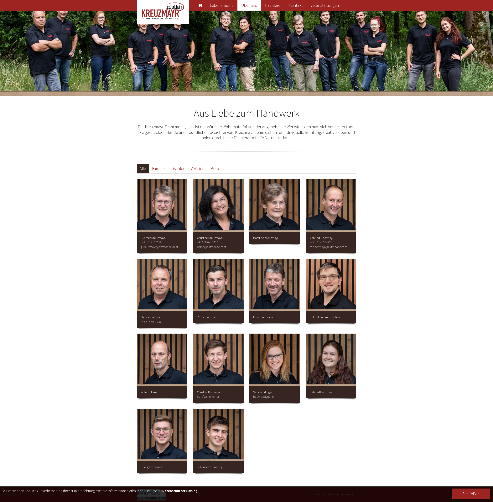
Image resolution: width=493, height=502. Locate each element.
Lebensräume (222, 5)
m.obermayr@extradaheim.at (328, 247)
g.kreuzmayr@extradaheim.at (159, 247)
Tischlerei (273, 5)
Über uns (249, 5)
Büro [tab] (215, 168)
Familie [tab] (158, 168)
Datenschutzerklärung (179, 491)
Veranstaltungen (324, 5)
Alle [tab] (143, 168)
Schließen (471, 493)
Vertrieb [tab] (198, 168)
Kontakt (296, 5)
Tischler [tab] (177, 168)
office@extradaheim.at (211, 247)
